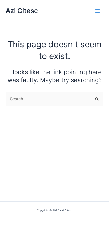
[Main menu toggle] (97, 11)
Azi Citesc (22, 11)
